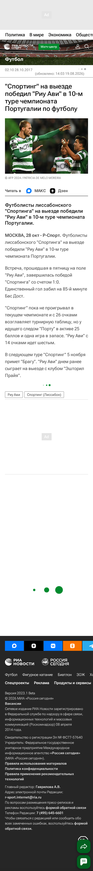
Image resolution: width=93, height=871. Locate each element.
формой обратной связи (66, 808)
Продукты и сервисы (72, 683)
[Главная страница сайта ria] (5, 47)
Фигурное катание (37, 674)
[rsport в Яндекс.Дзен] (33, 646)
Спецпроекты (17, 683)
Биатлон (65, 674)
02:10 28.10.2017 (18, 70)
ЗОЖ (81, 674)
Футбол (11, 674)
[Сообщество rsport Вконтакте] (53, 646)
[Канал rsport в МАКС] (14, 646)
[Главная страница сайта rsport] (30, 47)
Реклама (41, 683)
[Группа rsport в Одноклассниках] (72, 646)
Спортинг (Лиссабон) (44, 395)
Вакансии (13, 703)
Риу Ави (14, 395)
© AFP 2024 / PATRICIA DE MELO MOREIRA (33, 178)
